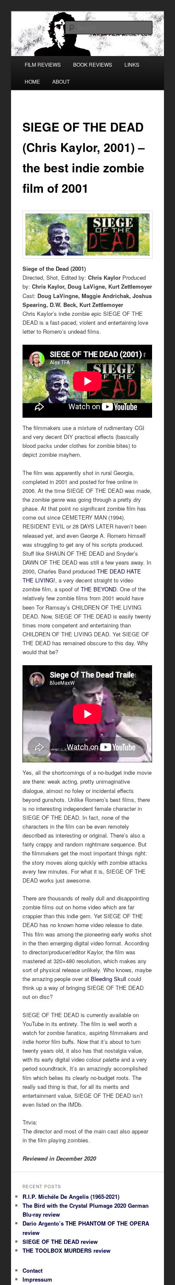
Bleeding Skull (108, 979)
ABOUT (61, 81)
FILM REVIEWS (43, 64)
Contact (32, 1270)
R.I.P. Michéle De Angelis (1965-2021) (71, 1196)
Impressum (37, 1279)
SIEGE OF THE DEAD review (60, 1241)
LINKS (131, 64)
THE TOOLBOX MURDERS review (66, 1250)
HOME (32, 81)
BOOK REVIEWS (92, 64)
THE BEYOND (98, 589)
